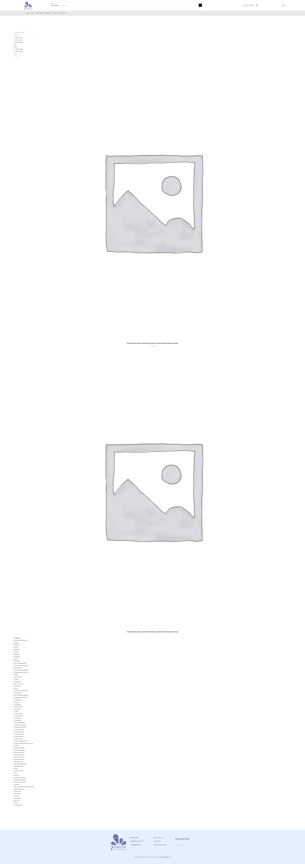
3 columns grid (18, 40)
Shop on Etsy (157, 841)
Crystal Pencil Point (20, 727)
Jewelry (16, 642)
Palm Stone (17, 791)
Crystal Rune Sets (19, 734)
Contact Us (55, 13)
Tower (16, 802)
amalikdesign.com (166, 857)
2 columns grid (18, 37)
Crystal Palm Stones (20, 725)
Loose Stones (18, 677)
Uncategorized (18, 805)
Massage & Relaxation (20, 764)
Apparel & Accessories (20, 640)
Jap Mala (16, 784)
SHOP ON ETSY (40, 13)
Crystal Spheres (18, 736)
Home (27, 13)
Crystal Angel (18, 713)
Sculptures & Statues (20, 777)
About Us (48, 13)
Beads (16, 674)
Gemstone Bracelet (19, 750)
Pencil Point (17, 793)
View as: (16, 35)
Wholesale (62, 13)
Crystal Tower (18, 738)
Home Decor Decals (20, 782)
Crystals (16, 679)
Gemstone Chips (19, 752)
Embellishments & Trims (21, 672)
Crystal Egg (17, 718)
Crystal (16, 711)
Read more (153, 627)
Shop (32, 13)
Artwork (16, 775)
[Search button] (200, 5)
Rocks (16, 688)
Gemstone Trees (19, 757)
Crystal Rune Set (19, 732)
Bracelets (17, 645)
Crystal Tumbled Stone (20, 741)
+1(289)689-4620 (135, 845)
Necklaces (17, 656)
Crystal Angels (18, 716)
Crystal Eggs (17, 720)
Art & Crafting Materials (21, 670)
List (15, 44)
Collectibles (17, 681)
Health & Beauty (19, 759)
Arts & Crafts (18, 667)
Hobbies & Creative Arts (21, 665)
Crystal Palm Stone (19, 722)
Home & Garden (18, 770)
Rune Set (16, 800)
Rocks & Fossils (18, 684)
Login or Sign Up (158, 837)
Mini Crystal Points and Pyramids (24, 786)
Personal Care (18, 761)
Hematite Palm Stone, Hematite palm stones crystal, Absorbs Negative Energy (152, 343)
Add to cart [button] (153, 338)
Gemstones (17, 686)
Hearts (16, 768)
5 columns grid (18, 49)
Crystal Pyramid (18, 729)
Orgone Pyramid (19, 789)
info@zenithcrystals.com (136, 841)
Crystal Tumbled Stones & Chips (23, 743)
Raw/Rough (17, 798)
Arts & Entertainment (20, 663)
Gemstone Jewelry (19, 754)
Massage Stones (19, 766)
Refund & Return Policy (160, 844)
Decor (15, 773)
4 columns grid (18, 42)
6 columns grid (18, 51)
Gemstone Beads (19, 748)
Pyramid (16, 796)
